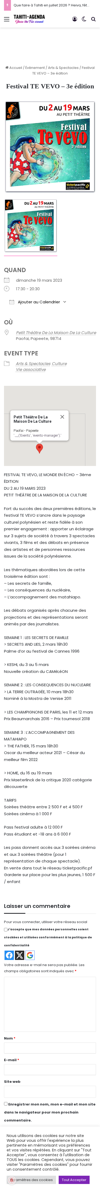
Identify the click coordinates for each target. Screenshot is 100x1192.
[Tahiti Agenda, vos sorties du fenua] (29, 19)
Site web (12, 1081)
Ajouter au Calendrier (38, 302)
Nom (9, 1038)
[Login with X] (19, 955)
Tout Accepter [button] (74, 1179)
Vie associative (31, 369)
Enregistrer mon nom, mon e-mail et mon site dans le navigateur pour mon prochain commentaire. (49, 1112)
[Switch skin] (84, 21)
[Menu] (6, 21)
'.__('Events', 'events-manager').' (37, 435)
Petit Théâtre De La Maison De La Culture (56, 332)
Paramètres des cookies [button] (31, 1179)
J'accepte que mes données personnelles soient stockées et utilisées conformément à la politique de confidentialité (48, 937)
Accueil (15, 67)
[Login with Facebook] (9, 955)
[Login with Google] (30, 955)
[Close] (62, 416)
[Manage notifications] (11, 1180)
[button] (39, 449)
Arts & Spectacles (63, 67)
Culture (59, 363)
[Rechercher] (93, 21)
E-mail (11, 1059)
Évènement (35, 67)
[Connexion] (74, 21)
